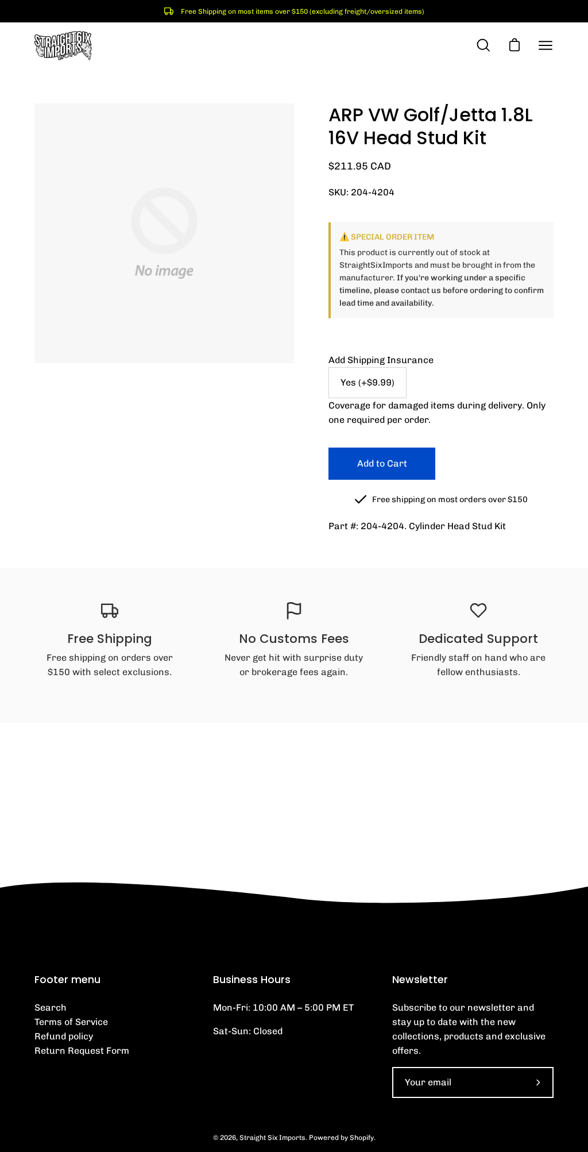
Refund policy (63, 1036)
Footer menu (67, 979)
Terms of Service (71, 1021)
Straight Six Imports (272, 1138)
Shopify (362, 1138)
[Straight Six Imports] (63, 45)
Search (50, 1007)
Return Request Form (81, 1050)
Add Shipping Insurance (381, 360)
